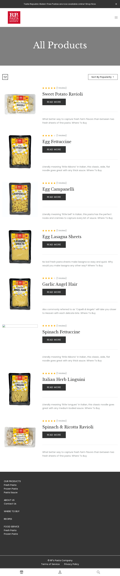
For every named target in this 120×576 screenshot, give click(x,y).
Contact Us (10, 503)
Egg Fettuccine (56, 141)
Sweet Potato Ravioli (62, 94)
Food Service (11, 526)
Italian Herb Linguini (63, 379)
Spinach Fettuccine (61, 332)
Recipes (8, 519)
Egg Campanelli (58, 189)
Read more (54, 101)
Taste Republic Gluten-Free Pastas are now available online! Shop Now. (60, 3)
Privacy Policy (71, 564)
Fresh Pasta (10, 485)
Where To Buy (12, 511)
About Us (9, 500)
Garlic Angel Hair (60, 284)
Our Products (12, 481)
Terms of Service (50, 564)
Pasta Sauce (11, 492)
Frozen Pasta (11, 488)
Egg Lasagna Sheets (61, 236)
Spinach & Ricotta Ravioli (67, 427)
